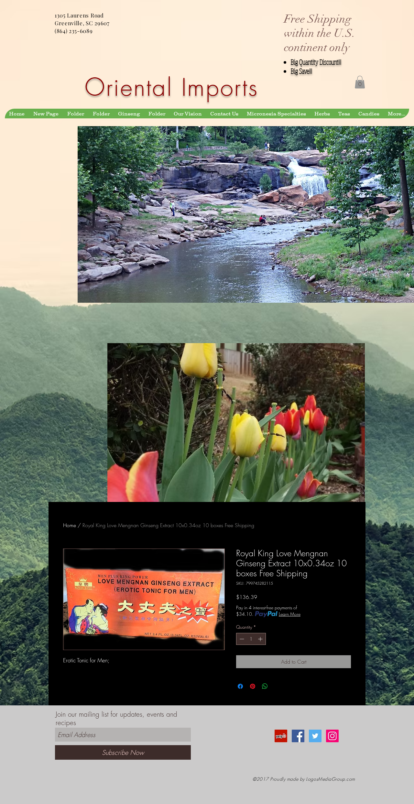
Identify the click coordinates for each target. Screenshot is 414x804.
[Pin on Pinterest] (252, 686)
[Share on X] (277, 686)
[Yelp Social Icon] (281, 736)
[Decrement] (241, 639)
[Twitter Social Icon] (315, 736)
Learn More (289, 614)
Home (69, 525)
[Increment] (261, 639)
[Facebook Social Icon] (298, 736)
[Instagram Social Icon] (332, 736)
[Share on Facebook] (240, 686)
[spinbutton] (251, 639)
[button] (359, 82)
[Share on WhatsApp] (265, 686)
